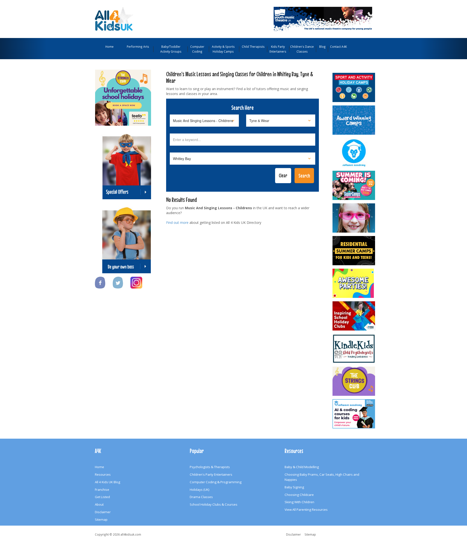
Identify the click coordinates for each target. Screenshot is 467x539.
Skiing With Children (299, 502)
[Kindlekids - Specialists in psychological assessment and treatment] (354, 348)
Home (109, 46)
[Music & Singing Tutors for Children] (292, 18)
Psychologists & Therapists (210, 467)
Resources (103, 474)
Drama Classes (201, 497)
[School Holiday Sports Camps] (354, 316)
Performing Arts (138, 46)
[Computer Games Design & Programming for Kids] (354, 152)
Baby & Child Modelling (302, 467)
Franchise (102, 489)
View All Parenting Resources (306, 509)
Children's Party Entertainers (211, 474)
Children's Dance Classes (302, 49)
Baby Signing (294, 487)
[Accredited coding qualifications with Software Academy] (354, 413)
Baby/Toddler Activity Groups (170, 49)
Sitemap (101, 519)
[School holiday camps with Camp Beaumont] (354, 120)
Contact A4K (338, 46)
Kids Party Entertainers (277, 49)
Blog (322, 46)
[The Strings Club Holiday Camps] (123, 95)
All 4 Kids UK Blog (107, 482)
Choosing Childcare (299, 494)
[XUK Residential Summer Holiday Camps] (354, 250)
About (99, 504)
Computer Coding (197, 49)
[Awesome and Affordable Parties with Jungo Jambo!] (354, 283)
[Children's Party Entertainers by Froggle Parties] (354, 218)
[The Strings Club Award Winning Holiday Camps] (354, 381)
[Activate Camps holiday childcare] (354, 87)
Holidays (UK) (199, 489)
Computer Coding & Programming (216, 482)
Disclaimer (103, 512)
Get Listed (102, 497)
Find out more (177, 222)
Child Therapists (253, 46)
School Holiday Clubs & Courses (213, 504)
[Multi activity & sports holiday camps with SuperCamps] (354, 185)
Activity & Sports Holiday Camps (223, 49)
